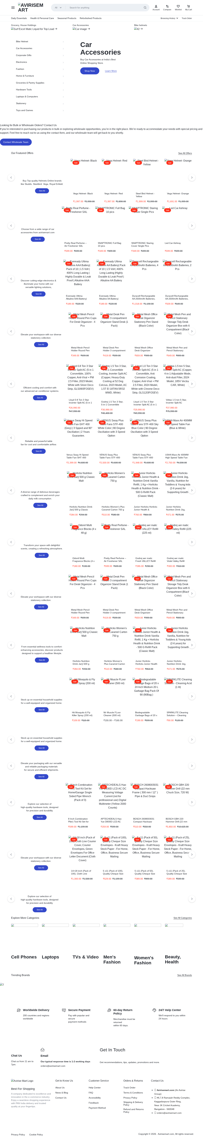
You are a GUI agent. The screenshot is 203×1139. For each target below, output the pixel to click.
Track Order (187, 18)
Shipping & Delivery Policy (133, 1103)
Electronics (21, 62)
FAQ (91, 1092)
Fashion (20, 69)
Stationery (21, 103)
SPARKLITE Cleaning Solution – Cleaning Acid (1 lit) (177, 715)
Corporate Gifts (23, 55)
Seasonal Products (66, 18)
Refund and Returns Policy (133, 1110)
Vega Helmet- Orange (178, 193)
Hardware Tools (24, 89)
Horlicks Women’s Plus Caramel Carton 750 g (114, 664)
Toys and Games (24, 110)
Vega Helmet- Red (113, 193)
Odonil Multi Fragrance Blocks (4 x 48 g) (83, 561)
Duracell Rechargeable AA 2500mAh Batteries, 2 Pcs (176, 299)
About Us (60, 1087)
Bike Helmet (22, 41)
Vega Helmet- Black (83, 193)
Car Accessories (24, 48)
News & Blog (61, 1092)
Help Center (95, 1087)
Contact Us (60, 1097)
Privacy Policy (130, 1097)
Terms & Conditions (133, 1092)
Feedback (94, 1103)
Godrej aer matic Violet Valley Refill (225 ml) (175, 561)
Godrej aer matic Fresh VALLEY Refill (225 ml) (145, 561)
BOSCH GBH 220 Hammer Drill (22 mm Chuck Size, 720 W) (176, 822)
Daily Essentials (19, 18)
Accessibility (95, 1097)
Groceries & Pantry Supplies (30, 82)
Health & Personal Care (42, 18)
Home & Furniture (25, 76)
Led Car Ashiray (173, 243)
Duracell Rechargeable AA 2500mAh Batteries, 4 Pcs (143, 299)
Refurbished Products (91, 18)
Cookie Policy (36, 1134)
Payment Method (97, 1108)
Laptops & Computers (27, 96)
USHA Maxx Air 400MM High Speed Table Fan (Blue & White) (177, 457)
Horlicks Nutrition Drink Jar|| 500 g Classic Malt (80, 510)
